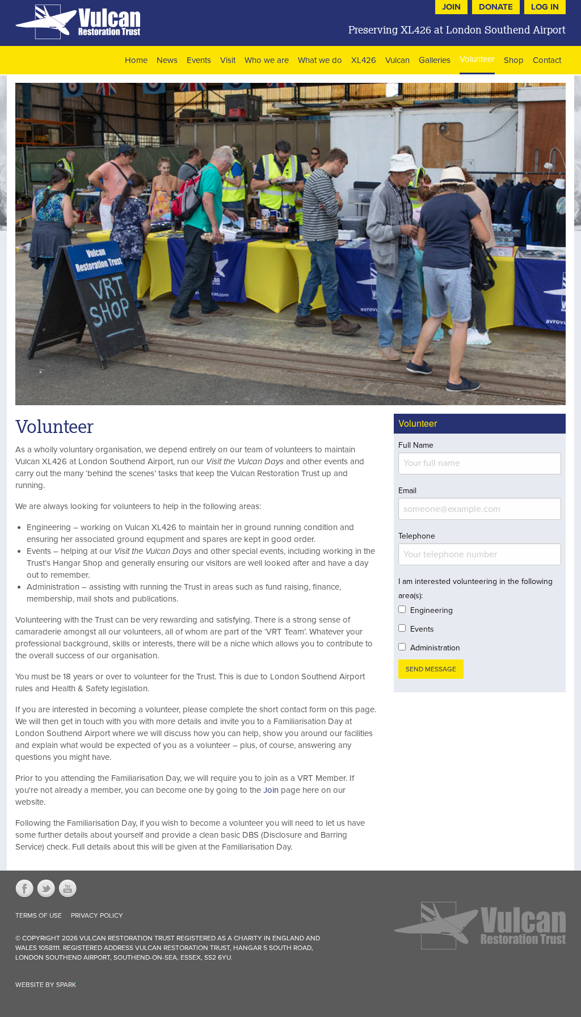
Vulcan (397, 60)
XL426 (363, 60)
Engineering (431, 610)
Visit (227, 60)
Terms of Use (38, 915)
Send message (431, 669)
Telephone (416, 536)
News (167, 60)
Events (199, 60)
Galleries (435, 60)
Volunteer (477, 59)
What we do (320, 60)
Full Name (415, 445)
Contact (547, 60)
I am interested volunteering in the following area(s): (475, 588)
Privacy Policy (97, 915)
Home (136, 60)
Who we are (267, 60)
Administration (435, 648)
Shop (514, 60)
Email (407, 490)
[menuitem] (136, 60)
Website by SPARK (46, 985)
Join (271, 790)
